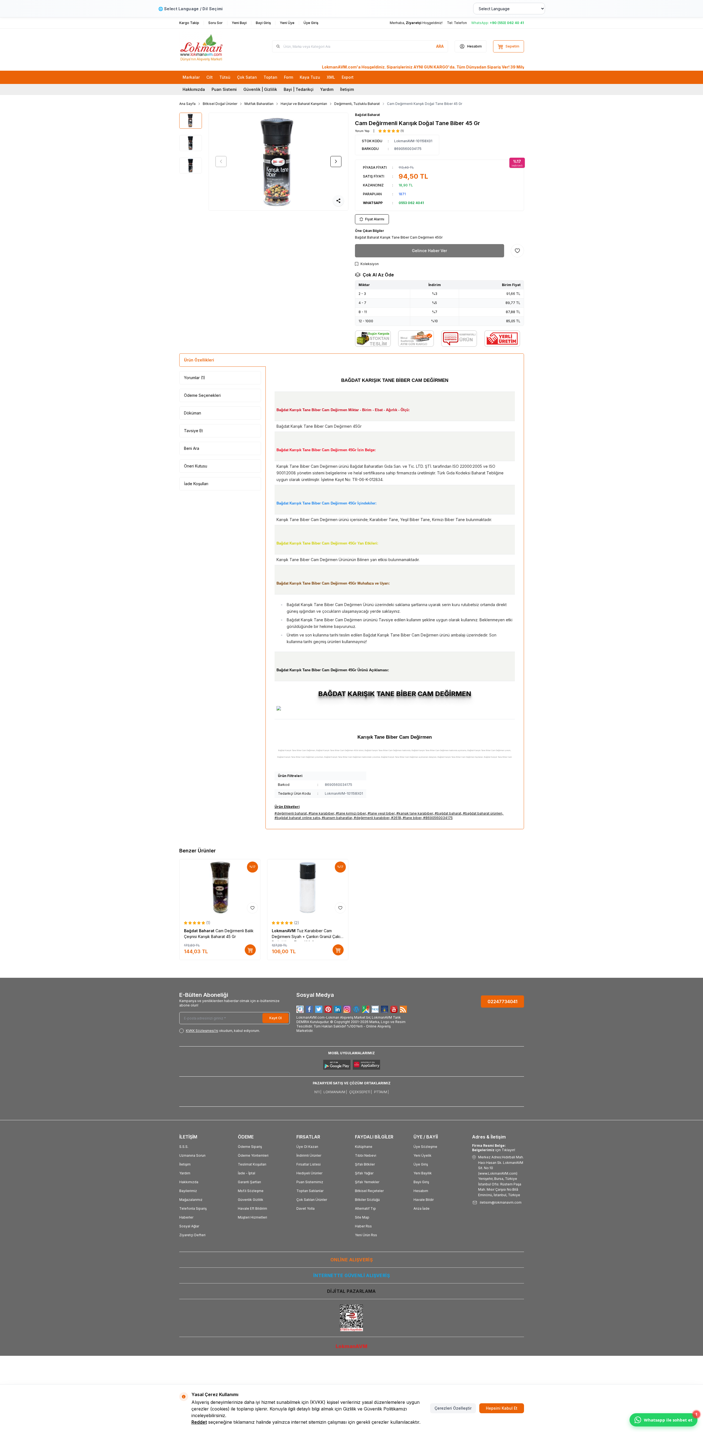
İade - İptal (246, 1173)
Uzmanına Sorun (192, 1155)
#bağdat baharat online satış (297, 818)
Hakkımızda (194, 89)
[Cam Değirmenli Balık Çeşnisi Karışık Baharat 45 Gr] (220, 887)
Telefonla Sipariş (193, 1208)
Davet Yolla (305, 1208)
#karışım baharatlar (337, 818)
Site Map (362, 1217)
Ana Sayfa (187, 104)
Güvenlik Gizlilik (250, 1200)
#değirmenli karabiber (371, 818)
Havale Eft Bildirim (252, 1208)
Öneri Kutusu (195, 466)
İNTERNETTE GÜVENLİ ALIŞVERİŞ (351, 1275)
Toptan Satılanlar (309, 1191)
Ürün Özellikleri (199, 360)
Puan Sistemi (224, 89)
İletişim (347, 89)
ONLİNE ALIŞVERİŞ (351, 1259)
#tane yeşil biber (381, 813)
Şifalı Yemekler (367, 1182)
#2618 (396, 818)
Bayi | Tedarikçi (299, 89)
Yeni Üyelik (422, 1155)
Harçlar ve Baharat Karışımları (304, 104)
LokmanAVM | (335, 1092)
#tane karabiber (321, 813)
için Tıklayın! (493, 1147)
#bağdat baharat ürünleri (482, 813)
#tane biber (412, 818)
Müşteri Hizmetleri (252, 1217)
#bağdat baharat (448, 813)
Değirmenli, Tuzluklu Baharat (357, 104)
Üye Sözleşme (425, 1147)
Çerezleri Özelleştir (453, 1408)
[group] (278, 161)
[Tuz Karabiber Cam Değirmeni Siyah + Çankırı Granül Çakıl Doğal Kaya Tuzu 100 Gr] (307, 887)
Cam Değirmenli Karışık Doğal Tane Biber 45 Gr (424, 104)
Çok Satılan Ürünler (311, 1200)
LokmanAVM (284, 930)
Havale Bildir (424, 1200)
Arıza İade (422, 1208)
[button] (221, 161)
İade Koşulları (196, 483)
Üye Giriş (421, 1164)
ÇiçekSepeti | (360, 1092)
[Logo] (212, 46)
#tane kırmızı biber (351, 813)
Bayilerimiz (188, 1191)
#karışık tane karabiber (414, 813)
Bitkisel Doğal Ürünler (220, 104)
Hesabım (421, 1191)
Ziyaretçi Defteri (192, 1235)
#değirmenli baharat (291, 813)
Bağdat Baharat (367, 115)
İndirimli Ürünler (308, 1155)
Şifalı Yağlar (364, 1173)
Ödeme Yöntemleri (253, 1155)
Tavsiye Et (193, 430)
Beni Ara (191, 448)
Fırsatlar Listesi (308, 1164)
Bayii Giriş (421, 1182)
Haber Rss (363, 1226)
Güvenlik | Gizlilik (260, 89)
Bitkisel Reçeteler (369, 1191)
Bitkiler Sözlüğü (367, 1200)
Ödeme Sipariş (250, 1147)
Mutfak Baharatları (258, 104)
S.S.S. (183, 1147)
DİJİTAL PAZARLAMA (351, 1291)
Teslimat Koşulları (252, 1164)
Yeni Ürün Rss (366, 1235)
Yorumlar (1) (194, 377)
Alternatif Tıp (365, 1208)
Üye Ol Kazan (307, 1147)
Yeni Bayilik (423, 1173)
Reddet (199, 1422)
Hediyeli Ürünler (309, 1173)
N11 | (317, 1092)
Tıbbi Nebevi (365, 1155)
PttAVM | (381, 1092)
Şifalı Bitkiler (365, 1164)
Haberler (186, 1217)
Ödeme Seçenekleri (202, 395)
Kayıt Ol (275, 1018)
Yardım (326, 89)
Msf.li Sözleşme (251, 1191)
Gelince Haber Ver (429, 250)
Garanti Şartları (249, 1182)
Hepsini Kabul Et (501, 1408)
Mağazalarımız (190, 1200)
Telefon (460, 23)
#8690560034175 (438, 818)
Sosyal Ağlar (189, 1226)
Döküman (192, 413)
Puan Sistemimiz (309, 1182)
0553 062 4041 (411, 203)
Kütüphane (363, 1147)
